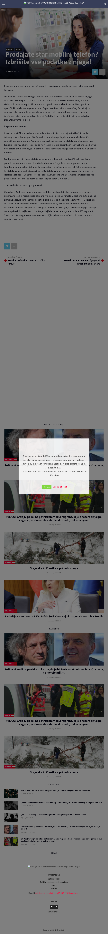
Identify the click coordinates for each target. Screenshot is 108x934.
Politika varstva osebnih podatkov (54, 882)
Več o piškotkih (60, 487)
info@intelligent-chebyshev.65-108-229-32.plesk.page (57, 893)
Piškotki (54, 888)
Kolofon (54, 885)
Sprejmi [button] (47, 486)
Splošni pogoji (54, 878)
